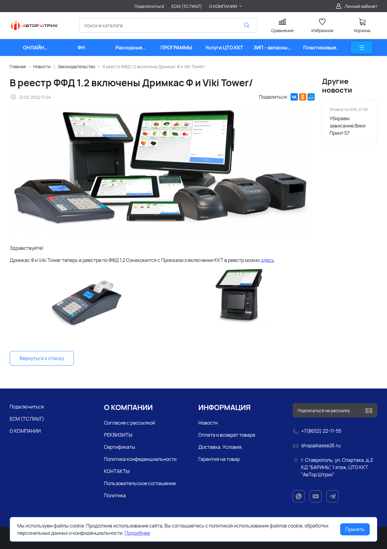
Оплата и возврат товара (226, 435)
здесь (267, 260)
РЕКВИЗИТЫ (118, 435)
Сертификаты (119, 447)
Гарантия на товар (219, 459)
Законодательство (76, 66)
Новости (41, 66)
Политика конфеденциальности (140, 459)
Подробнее (137, 533)
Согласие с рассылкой (129, 422)
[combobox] (168, 25)
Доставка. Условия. (220, 447)
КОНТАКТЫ (117, 471)
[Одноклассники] (302, 97)
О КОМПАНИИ (25, 431)
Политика (115, 495)
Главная (18, 66)
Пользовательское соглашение (140, 483)
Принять (355, 529)
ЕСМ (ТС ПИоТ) (27, 418)
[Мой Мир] (311, 97)
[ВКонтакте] (294, 97)
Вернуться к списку (42, 358)
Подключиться (27, 406)
